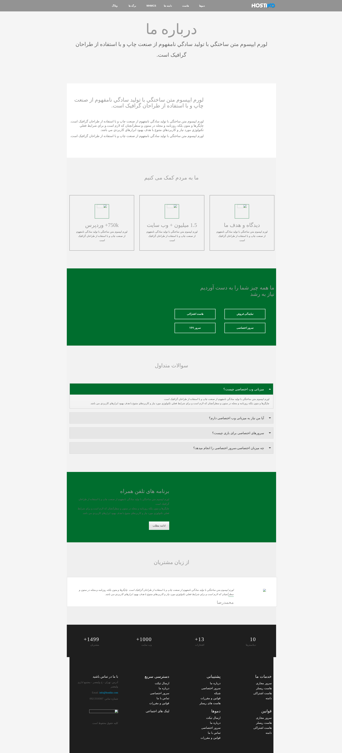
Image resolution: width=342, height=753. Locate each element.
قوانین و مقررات (211, 698)
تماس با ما (163, 698)
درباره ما (215, 683)
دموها (202, 5)
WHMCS (151, 5)
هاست (185, 5)
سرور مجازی (264, 683)
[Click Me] (165, 718)
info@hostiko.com (108, 692)
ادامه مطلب (159, 525)
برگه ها (132, 5)
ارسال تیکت (162, 683)
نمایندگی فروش (245, 314)
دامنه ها (168, 5)
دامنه (269, 698)
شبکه (217, 693)
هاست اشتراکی (195, 314)
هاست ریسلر (264, 688)
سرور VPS (195, 328)
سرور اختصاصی (245, 328)
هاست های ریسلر (210, 703)
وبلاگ (115, 5)
